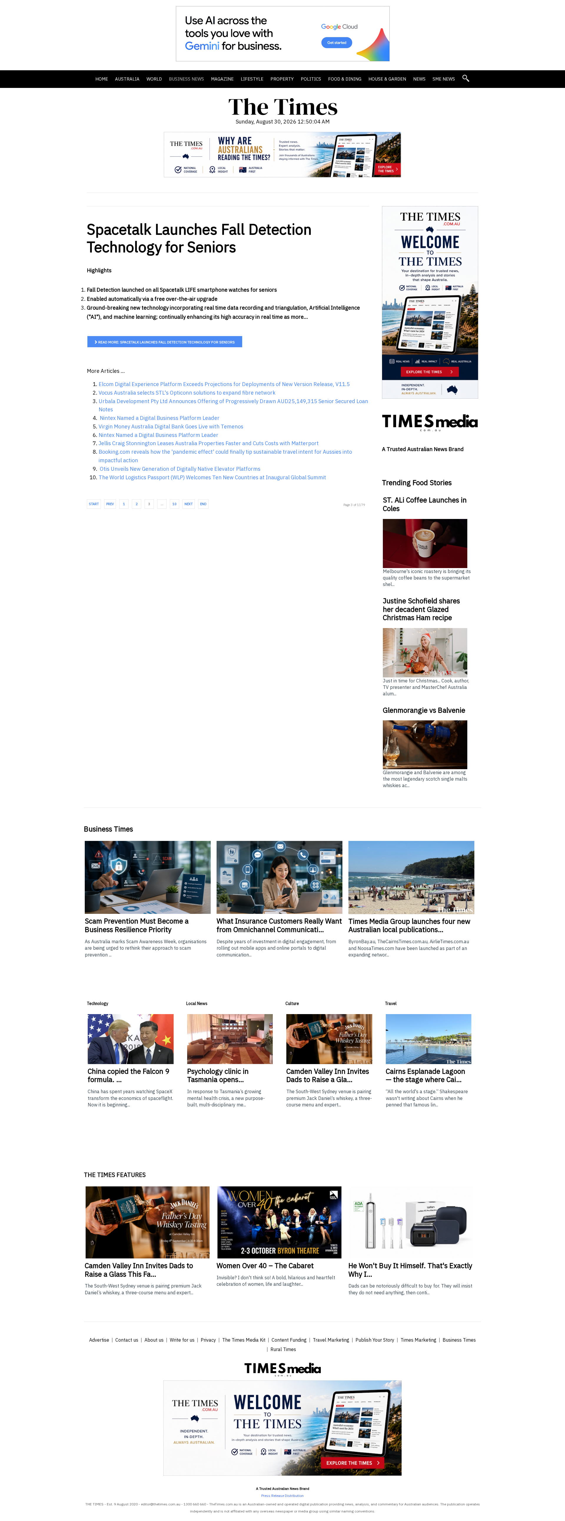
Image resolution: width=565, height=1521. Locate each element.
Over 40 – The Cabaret (265, 1265)
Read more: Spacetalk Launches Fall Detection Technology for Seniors (166, 342)
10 (174, 504)
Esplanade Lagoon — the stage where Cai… (425, 1075)
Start (94, 504)
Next (189, 504)
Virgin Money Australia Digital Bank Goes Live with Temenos (171, 426)
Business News (186, 79)
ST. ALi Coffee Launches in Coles (425, 504)
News (419, 79)
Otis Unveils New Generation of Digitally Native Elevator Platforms (179, 468)
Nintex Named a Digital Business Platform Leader (159, 418)
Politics (311, 79)
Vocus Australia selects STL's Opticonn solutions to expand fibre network (187, 392)
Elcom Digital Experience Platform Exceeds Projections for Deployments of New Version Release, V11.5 (224, 384)
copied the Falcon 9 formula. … (128, 1075)
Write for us (182, 1340)
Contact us (126, 1340)
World (154, 79)
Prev (110, 504)
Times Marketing (418, 1340)
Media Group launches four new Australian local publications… (409, 925)
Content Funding (289, 1340)
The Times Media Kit (243, 1340)
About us (154, 1340)
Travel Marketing (331, 1340)
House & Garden (387, 79)
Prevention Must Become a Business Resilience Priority (137, 925)
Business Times (459, 1340)
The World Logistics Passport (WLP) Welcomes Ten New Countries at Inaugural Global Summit (212, 477)
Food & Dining (344, 79)
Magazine (222, 79)
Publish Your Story (374, 1340)
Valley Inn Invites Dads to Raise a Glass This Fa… (139, 1270)
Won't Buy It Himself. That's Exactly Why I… (410, 1270)
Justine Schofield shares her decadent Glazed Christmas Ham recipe (421, 609)
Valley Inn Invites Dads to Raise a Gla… (327, 1075)
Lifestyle (252, 79)
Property (282, 79)
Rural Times (283, 1349)
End (203, 504)
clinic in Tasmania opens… (218, 1075)
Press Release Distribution (282, 1495)
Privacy (208, 1340)
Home (101, 79)
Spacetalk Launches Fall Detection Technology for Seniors (199, 238)
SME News (444, 79)
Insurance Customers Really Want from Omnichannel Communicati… (279, 925)
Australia (127, 79)
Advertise (99, 1340)
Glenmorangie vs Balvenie (424, 710)
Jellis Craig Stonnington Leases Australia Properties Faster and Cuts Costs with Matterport (209, 443)
